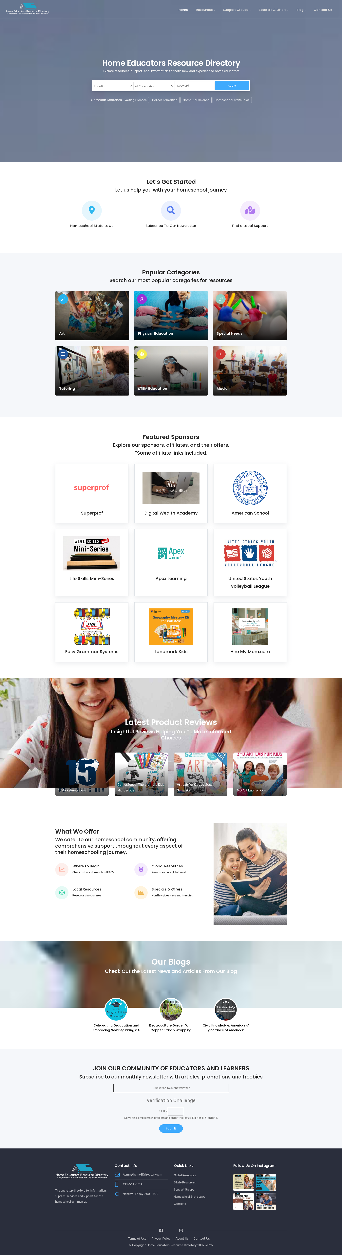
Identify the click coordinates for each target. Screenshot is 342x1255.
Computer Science (196, 100)
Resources (204, 10)
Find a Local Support (250, 225)
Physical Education (155, 333)
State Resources (185, 1182)
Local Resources (86, 889)
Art (62, 333)
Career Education (164, 100)
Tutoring (67, 388)
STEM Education (152, 388)
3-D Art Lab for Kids (251, 790)
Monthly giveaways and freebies (172, 895)
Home (183, 10)
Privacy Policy (161, 1238)
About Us (182, 1238)
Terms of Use (137, 1238)
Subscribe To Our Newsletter (170, 225)
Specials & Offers (272, 10)
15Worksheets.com (72, 790)
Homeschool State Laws (232, 100)
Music (222, 388)
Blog (300, 10)
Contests (180, 1204)
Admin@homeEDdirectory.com (142, 1174)
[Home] (27, 8)
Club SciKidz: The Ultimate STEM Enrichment (226, 1027)
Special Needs (229, 333)
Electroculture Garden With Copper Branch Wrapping (116, 1027)
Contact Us (323, 10)
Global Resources (167, 866)
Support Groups (236, 10)
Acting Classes (136, 100)
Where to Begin (86, 866)
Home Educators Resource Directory (172, 1245)
